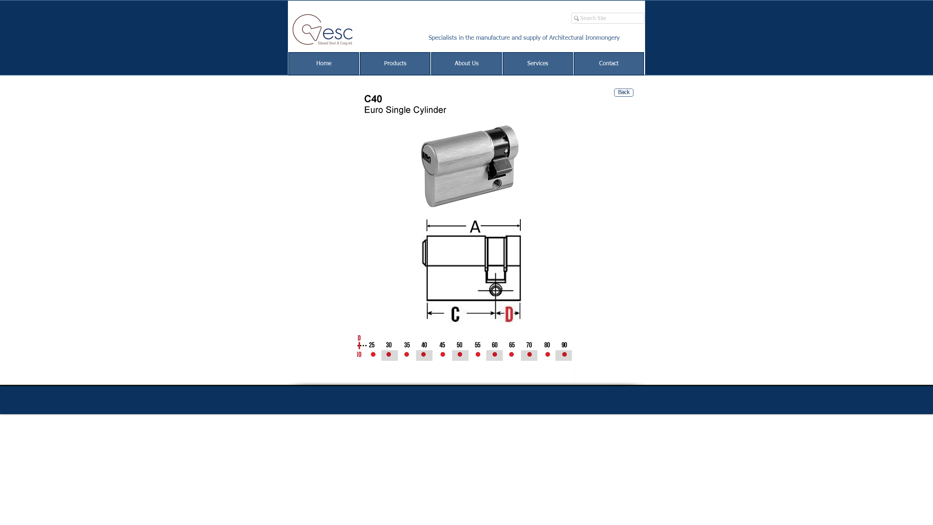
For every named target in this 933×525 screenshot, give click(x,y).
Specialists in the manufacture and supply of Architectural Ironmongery (524, 38)
